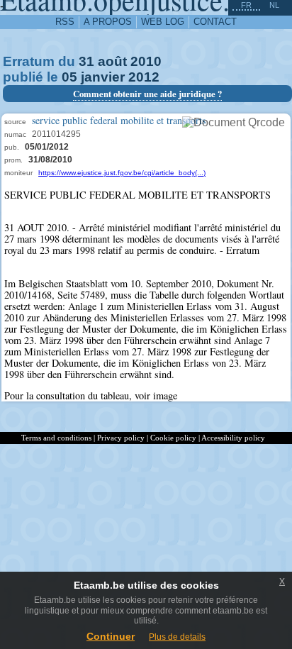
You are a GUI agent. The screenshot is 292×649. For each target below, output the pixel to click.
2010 (146, 61)
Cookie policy (173, 437)
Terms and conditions (56, 437)
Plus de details (177, 637)
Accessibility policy (233, 437)
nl (274, 5)
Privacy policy (121, 437)
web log (162, 21)
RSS (64, 21)
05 (69, 77)
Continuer (110, 636)
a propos (108, 21)
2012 (143, 77)
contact (215, 21)
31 (86, 61)
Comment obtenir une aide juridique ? (147, 93)
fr (246, 5)
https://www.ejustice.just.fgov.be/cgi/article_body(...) (122, 173)
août (112, 61)
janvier (103, 77)
